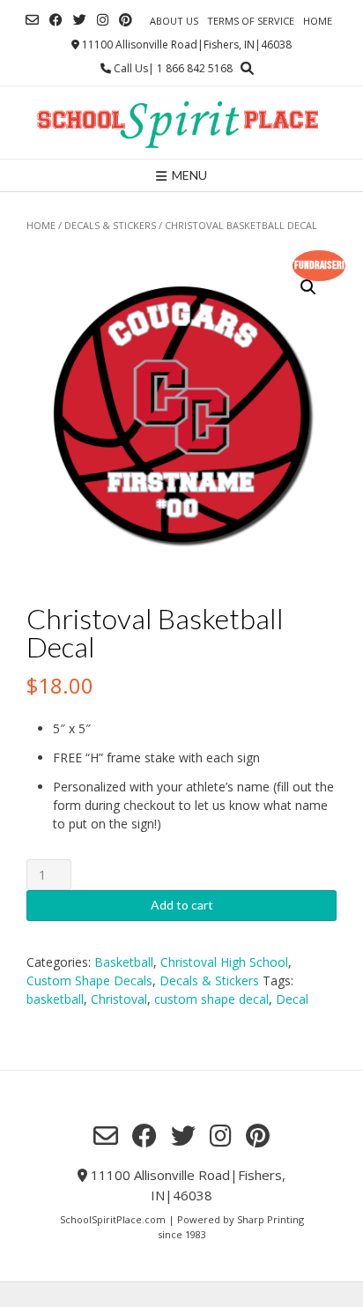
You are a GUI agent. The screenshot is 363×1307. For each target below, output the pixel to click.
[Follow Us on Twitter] (79, 20)
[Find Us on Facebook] (56, 20)
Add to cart (182, 904)
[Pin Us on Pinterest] (125, 20)
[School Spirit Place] (181, 122)
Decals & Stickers (110, 225)
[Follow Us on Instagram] (102, 20)
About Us (174, 20)
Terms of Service (250, 20)
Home (317, 20)
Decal (292, 999)
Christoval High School (224, 962)
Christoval (119, 999)
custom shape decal (211, 999)
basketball (55, 999)
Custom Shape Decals (89, 980)
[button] (308, 287)
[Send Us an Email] (32, 20)
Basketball (123, 962)
